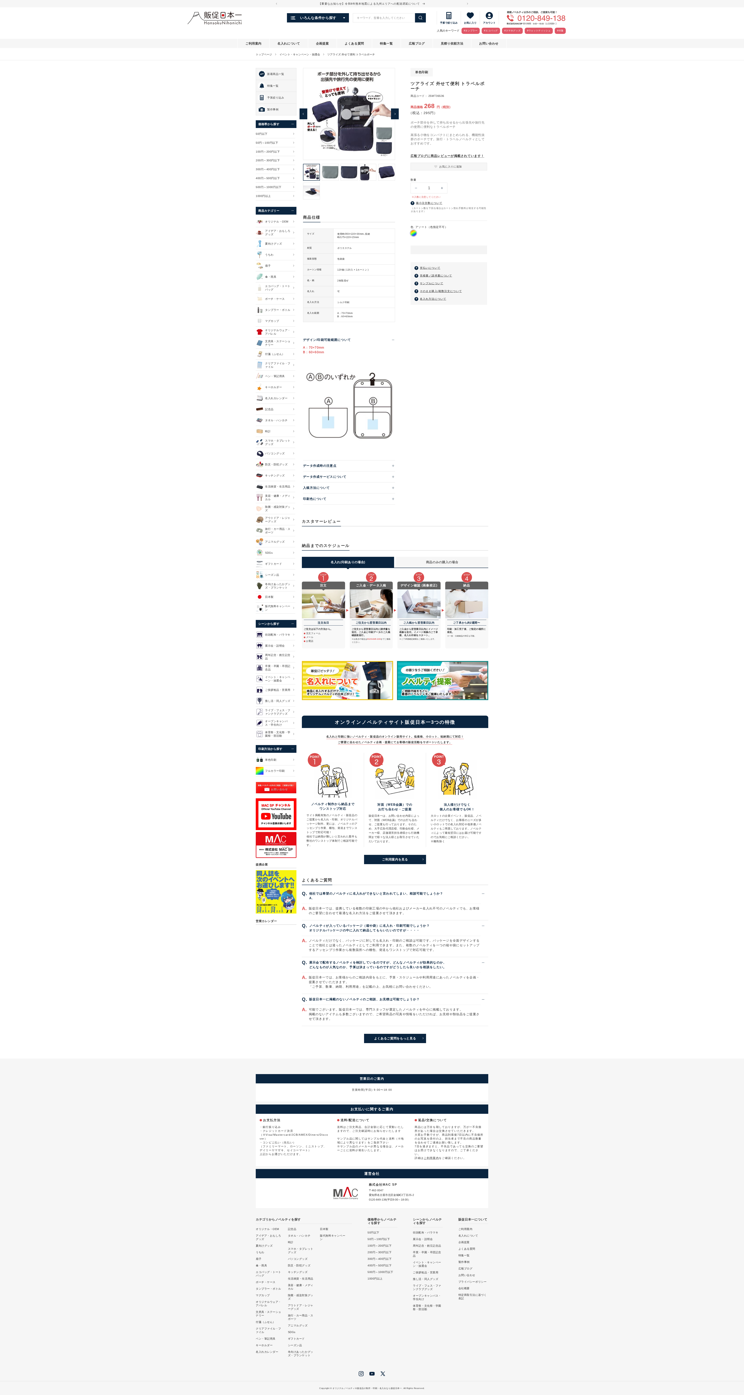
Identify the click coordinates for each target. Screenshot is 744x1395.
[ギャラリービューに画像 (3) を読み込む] (349, 172)
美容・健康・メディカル (300, 1287)
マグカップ (263, 1295)
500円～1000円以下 (380, 1272)
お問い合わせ (466, 1275)
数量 (413, 179)
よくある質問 (466, 1248)
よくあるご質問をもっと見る (395, 1038)
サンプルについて (431, 283)
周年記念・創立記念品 (427, 1245)
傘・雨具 (261, 1265)
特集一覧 (464, 1255)
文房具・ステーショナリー (268, 1313)
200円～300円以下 (380, 1252)
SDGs (291, 1332)
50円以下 (373, 1232)
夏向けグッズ (264, 1245)
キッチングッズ (298, 1272)
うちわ (260, 1252)
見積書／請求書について (436, 275)
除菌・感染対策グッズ (300, 1297)
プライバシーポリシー (472, 1281)
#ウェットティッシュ (538, 30)
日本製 (324, 1229)
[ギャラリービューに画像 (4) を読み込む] (367, 172)
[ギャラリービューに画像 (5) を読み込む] (386, 172)
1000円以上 (375, 1278)
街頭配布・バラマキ (425, 1232)
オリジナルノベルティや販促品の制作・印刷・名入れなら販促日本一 (367, 1388)
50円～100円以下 (379, 1239)
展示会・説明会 (423, 1239)
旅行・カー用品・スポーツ (300, 1317)
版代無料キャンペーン (332, 1237)
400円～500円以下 (380, 1265)
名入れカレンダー (267, 1351)
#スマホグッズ (512, 30)
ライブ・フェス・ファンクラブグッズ (427, 1287)
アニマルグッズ (298, 1325)
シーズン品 (295, 1345)
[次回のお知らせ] (467, 3)
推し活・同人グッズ (425, 1279)
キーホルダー (264, 1345)
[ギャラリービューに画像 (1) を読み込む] (311, 172)
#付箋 (560, 30)
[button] (449, 250)
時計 (291, 1242)
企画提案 (464, 1242)
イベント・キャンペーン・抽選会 (299, 54)
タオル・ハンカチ (299, 1235)
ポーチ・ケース (266, 1282)
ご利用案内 (431, 1157)
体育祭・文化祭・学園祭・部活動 (427, 1307)
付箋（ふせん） (266, 1322)
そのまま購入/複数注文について (441, 291)
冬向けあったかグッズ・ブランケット (300, 1353)
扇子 (258, 1258)
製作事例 (464, 1261)
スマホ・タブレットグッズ (300, 1250)
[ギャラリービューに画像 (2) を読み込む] (330, 172)
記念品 (292, 1229)
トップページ (264, 54)
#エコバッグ (491, 30)
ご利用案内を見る (395, 859)
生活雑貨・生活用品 (300, 1278)
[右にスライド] (395, 113)
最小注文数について (429, 203)
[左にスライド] (303, 113)
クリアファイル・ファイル (268, 1330)
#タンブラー (471, 30)
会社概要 (464, 1288)
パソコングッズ (298, 1258)
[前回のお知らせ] (276, 3)
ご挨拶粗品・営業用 (425, 1272)
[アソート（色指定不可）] (413, 233)
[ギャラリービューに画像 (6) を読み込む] (311, 191)
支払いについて (430, 267)
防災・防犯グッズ (299, 1265)
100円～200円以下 (380, 1245)
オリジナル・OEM (267, 1229)
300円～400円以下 (380, 1258)
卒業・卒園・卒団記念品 (427, 1254)
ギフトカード (296, 1338)
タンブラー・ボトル (268, 1288)
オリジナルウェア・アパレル (268, 1303)
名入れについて (468, 1235)
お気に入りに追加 (450, 166)
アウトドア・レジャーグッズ (300, 1307)
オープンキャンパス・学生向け (427, 1297)
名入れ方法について (433, 298)
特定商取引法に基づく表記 (472, 1296)
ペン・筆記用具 (266, 1338)
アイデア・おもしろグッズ (268, 1237)
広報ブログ (465, 1268)
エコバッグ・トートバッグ (268, 1273)
